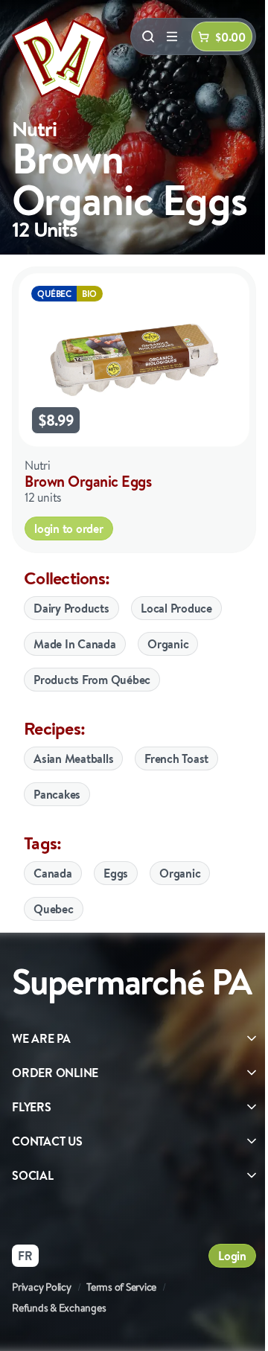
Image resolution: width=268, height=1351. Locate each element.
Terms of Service (121, 1287)
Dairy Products (71, 608)
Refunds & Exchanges (59, 1307)
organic (179, 873)
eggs (115, 873)
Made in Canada (75, 644)
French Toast (176, 758)
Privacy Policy (41, 1287)
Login (232, 1256)
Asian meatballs (73, 758)
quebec (54, 909)
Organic (167, 644)
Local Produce (176, 608)
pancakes (57, 794)
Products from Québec (92, 679)
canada (53, 873)
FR (25, 1256)
